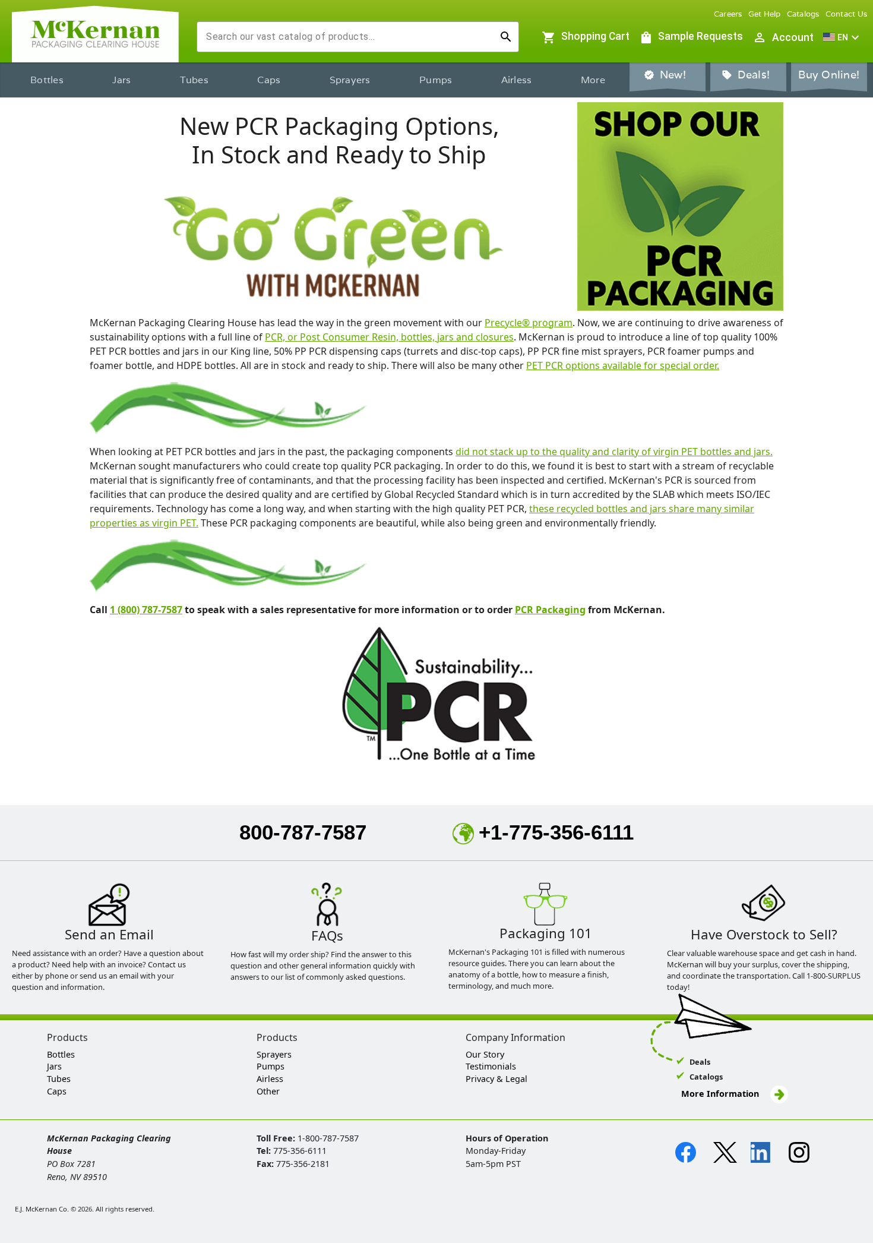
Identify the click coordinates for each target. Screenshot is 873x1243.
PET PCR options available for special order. (622, 365)
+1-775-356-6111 (556, 832)
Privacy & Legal (496, 1078)
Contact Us (846, 14)
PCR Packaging (550, 609)
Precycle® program (528, 322)
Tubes (194, 80)
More (593, 80)
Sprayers (350, 80)
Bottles (47, 80)
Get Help (764, 14)
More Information (721, 1093)
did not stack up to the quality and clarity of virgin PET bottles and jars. (614, 451)
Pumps (435, 80)
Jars (121, 80)
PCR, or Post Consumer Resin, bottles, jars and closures (389, 336)
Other (268, 1091)
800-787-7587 (302, 832)
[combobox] (348, 37)
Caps (268, 80)
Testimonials (491, 1066)
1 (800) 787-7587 (146, 609)
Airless (516, 80)
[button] (842, 37)
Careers (728, 14)
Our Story (485, 1054)
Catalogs (803, 14)
